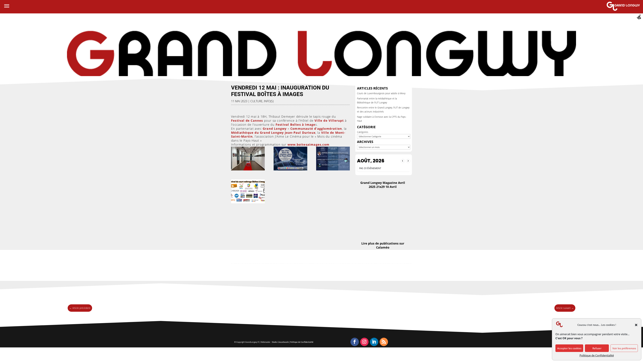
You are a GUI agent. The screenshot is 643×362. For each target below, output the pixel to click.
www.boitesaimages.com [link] (308, 144)
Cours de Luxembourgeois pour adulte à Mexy (381, 93)
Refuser (596, 348)
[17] (248, 191)
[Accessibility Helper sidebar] (639, 17)
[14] (248, 159)
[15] (290, 159)
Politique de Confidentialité (597, 355)
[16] (333, 159)
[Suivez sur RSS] (384, 342)
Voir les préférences (624, 348)
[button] (636, 325)
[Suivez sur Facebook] (354, 342)
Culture (256, 101)
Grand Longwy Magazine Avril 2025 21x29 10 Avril (382, 185)
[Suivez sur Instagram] (364, 342)
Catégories (362, 132)
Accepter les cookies (569, 348)
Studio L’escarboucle (280, 342)
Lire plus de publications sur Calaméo (382, 245)
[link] (247, 120)
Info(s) (269, 101)
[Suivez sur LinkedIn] (374, 342)
